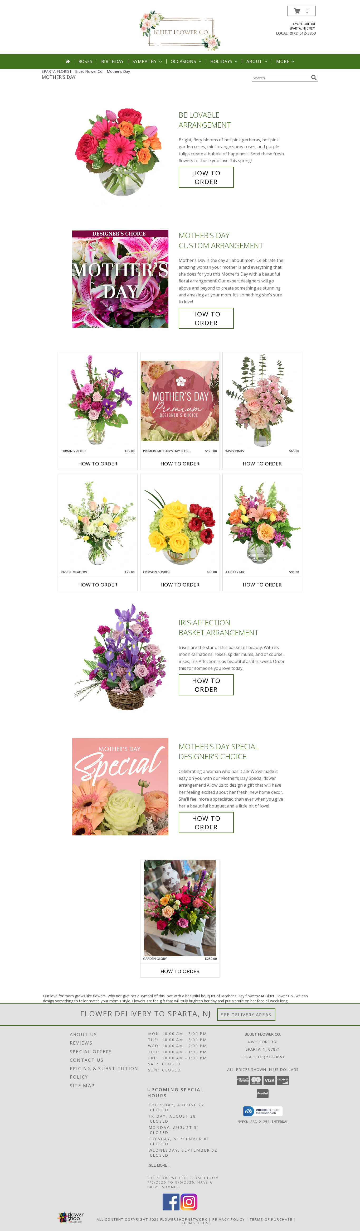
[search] (314, 77)
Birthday (112, 61)
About (254, 61)
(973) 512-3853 (303, 33)
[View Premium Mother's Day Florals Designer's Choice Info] (180, 401)
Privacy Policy (228, 1219)
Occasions (183, 61)
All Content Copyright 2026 (128, 1219)
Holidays (221, 61)
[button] (301, 11)
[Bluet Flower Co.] (180, 29)
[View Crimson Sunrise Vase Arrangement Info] (180, 522)
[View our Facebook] (171, 1208)
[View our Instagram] (189, 1208)
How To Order (206, 177)
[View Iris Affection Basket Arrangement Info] (124, 655)
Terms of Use (196, 1222)
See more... (160, 1165)
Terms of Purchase (271, 1219)
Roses (86, 61)
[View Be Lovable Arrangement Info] (124, 148)
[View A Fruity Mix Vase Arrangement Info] (262, 522)
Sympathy (145, 61)
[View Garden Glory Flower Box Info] (180, 908)
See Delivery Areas (246, 1015)
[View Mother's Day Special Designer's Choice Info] (124, 786)
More (282, 61)
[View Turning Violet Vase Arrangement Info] (97, 401)
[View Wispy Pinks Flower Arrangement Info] (262, 401)
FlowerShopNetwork (183, 1219)
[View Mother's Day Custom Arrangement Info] (124, 279)
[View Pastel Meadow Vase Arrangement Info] (97, 522)
